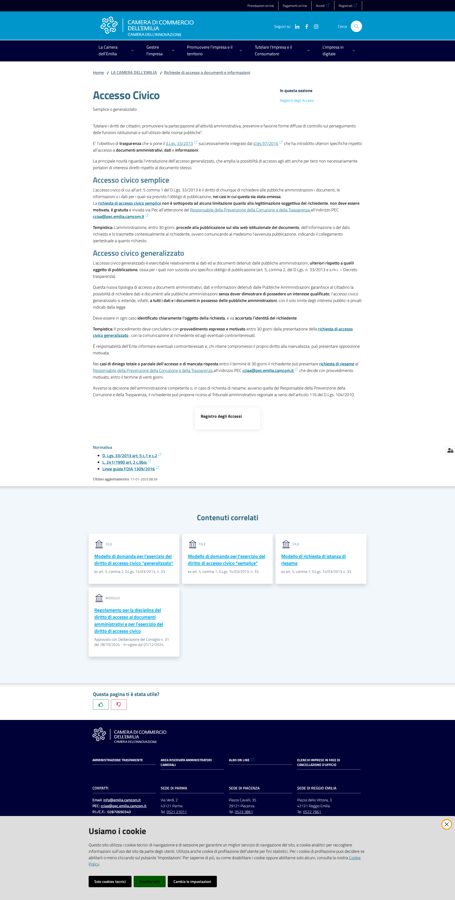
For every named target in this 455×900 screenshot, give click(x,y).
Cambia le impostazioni (192, 881)
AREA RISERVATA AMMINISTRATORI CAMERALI (186, 762)
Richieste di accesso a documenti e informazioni (207, 72)
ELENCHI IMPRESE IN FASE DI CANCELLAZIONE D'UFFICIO (318, 762)
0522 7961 (312, 812)
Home (98, 72)
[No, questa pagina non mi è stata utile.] (119, 704)
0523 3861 (244, 812)
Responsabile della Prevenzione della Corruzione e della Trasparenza (250, 210)
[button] (356, 26)
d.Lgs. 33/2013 (179, 143)
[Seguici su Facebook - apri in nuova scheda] (304, 26)
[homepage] (147, 26)
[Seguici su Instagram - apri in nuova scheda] (314, 26)
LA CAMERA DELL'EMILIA (134, 72)
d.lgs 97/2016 (265, 143)
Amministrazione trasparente (117, 760)
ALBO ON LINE (239, 760)
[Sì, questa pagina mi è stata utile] (101, 704)
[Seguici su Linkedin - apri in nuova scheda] (295, 26)
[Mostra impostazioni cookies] (450, 450)
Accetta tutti (149, 881)
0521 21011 (177, 812)
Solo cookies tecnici (110, 881)
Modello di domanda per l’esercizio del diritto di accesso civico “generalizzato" (133, 559)
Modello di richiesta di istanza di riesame (313, 559)
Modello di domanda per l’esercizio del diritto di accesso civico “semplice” (226, 559)
